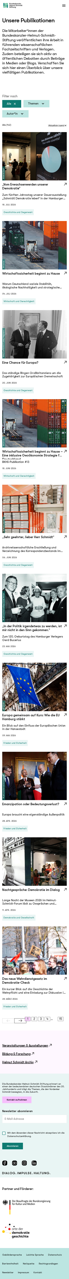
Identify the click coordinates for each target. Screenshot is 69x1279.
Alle (9, 103)
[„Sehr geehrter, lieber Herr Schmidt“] (34, 540)
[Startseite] (12, 5)
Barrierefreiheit (10, 1263)
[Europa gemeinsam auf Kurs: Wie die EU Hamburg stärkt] (34, 718)
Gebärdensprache (12, 1254)
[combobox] (36, 103)
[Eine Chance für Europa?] (34, 365)
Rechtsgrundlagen (48, 1263)
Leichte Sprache (35, 1254)
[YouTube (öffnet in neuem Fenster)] (14, 1163)
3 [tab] (41, 1019)
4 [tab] (47, 1019)
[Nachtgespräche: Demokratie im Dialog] (34, 893)
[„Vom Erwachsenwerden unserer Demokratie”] (34, 187)
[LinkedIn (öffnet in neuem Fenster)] (34, 1163)
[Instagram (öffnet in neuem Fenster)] (24, 1163)
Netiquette (28, 1263)
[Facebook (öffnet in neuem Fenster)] (4, 1163)
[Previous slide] (8, 1020)
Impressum (23, 1272)
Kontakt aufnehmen (17, 1099)
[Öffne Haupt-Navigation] (64, 6)
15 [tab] (60, 1019)
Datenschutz (55, 1254)
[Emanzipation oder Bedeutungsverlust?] (34, 807)
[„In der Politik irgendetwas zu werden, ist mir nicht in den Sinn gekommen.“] (34, 629)
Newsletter (7, 1272)
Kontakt (38, 1272)
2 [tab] (34, 1019)
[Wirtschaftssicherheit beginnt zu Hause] (34, 276)
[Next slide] (20, 1020)
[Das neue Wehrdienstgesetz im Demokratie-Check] (34, 982)
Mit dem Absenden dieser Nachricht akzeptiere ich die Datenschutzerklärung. (36, 1134)
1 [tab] (27, 1019)
